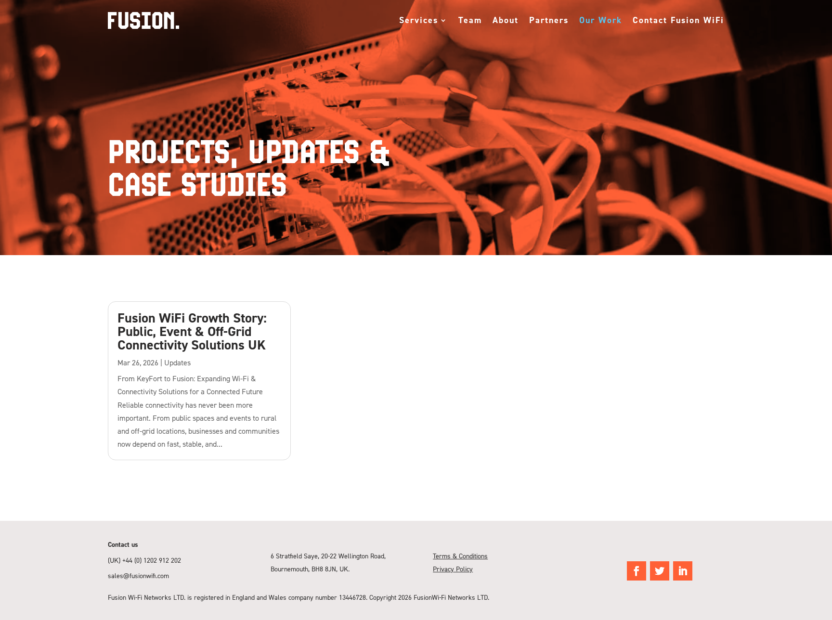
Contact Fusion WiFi (678, 20)
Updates (177, 362)
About (506, 20)
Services (418, 20)
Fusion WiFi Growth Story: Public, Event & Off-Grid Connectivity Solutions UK (192, 331)
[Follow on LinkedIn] (682, 571)
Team (470, 20)
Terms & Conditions (460, 556)
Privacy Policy (453, 569)
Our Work (600, 20)
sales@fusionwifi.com (138, 575)
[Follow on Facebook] (636, 571)
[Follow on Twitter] (659, 571)
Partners (549, 20)
